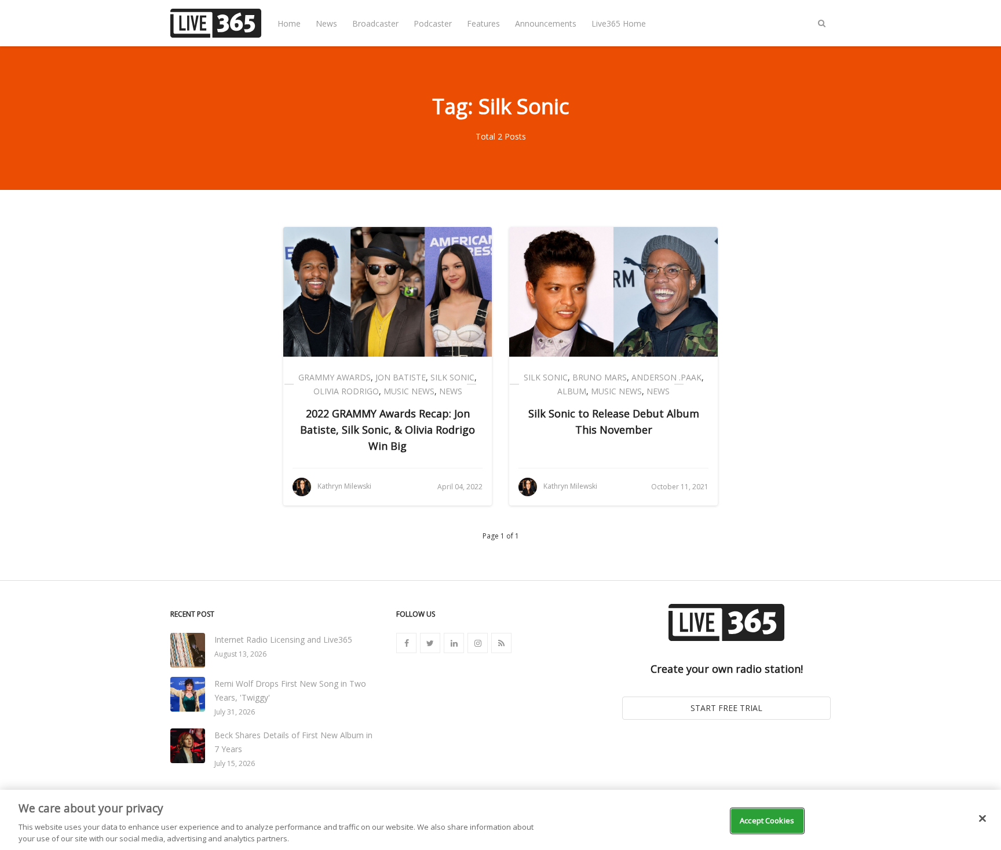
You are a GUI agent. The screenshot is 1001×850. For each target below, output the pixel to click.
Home (289, 23)
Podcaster (433, 23)
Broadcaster (375, 23)
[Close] (982, 818)
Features (483, 23)
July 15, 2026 (234, 763)
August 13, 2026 (240, 654)
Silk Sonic (452, 377)
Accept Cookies (767, 820)
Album (571, 391)
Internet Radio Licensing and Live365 (283, 639)
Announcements (545, 23)
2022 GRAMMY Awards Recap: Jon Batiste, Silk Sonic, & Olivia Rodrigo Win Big (387, 429)
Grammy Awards (334, 377)
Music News (408, 391)
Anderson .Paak (666, 377)
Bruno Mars (599, 377)
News (326, 23)
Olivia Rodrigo (346, 391)
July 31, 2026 (234, 712)
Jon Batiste (400, 377)
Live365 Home (618, 23)
